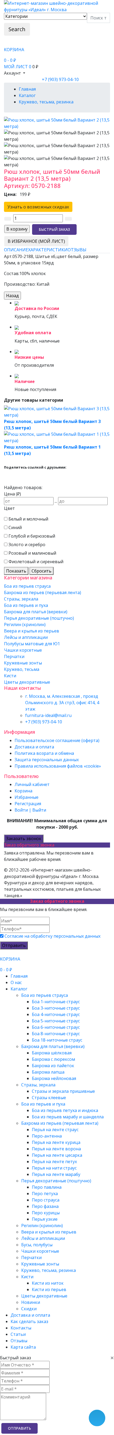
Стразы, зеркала (21, 599)
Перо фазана (45, 1206)
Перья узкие (45, 1219)
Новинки (30, 1302)
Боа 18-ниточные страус (57, 1040)
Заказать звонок (23, 838)
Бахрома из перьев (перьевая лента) (42, 592)
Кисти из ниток (48, 1283)
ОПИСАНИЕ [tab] (16, 250)
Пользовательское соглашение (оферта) (57, 740)
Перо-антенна (47, 1136)
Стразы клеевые (49, 1098)
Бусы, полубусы (36, 1245)
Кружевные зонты (23, 663)
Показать (16, 571)
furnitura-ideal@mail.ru (48, 715)
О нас (16, 982)
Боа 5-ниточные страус (56, 1021)
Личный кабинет (32, 784)
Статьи (18, 1334)
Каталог (19, 989)
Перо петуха (45, 1193)
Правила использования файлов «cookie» (58, 766)
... (56, 501)
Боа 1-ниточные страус (56, 1002)
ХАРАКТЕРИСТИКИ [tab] (48, 250)
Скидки (29, 1309)
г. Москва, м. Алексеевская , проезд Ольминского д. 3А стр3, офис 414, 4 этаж (62, 702)
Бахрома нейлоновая (54, 1078)
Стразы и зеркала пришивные (63, 1091)
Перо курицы (46, 1213)
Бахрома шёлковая (52, 1053)
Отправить (14, 945)
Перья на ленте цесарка (57, 1155)
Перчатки (14, 656)
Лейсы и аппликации (26, 637)
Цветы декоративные (27, 682)
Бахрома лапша (48, 1072)
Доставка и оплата (34, 747)
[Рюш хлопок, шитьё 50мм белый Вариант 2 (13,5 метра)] (57, 123)
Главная (19, 976)
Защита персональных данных (47, 760)
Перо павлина (47, 1187)
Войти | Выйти (30, 810)
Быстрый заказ (54, 229)
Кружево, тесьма (21, 669)
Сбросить (41, 571)
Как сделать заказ (29, 1321)
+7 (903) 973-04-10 (60, 79)
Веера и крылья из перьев (31, 631)
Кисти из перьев (49, 1289)
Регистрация (28, 804)
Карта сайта (23, 1347)
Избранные (26, 797)
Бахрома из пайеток (53, 1066)
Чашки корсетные (23, 650)
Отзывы (19, 1341)
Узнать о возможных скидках (38, 207)
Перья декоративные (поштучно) (39, 618)
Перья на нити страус (54, 1168)
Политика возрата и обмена (44, 753)
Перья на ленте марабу (56, 1174)
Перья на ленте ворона (56, 1149)
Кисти (10, 676)
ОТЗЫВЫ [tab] (77, 250)
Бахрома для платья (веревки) (35, 612)
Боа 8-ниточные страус (56, 1034)
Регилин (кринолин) (25, 624)
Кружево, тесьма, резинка (48, 1270)
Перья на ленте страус (55, 1129)
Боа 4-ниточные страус (56, 1014)
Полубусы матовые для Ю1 (32, 644)
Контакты (21, 1328)
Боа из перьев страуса (27, 586)
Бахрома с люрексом (53, 1059)
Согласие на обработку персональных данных (52, 936)
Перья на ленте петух (54, 1161)
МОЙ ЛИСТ (17, 67)
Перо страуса (45, 1200)
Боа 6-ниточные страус (56, 1027)
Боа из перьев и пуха (26, 605)
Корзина (23, 791)
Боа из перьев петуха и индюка (65, 1110)
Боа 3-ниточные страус (56, 1008)
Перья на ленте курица (56, 1142)
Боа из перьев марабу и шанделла (68, 1117)
